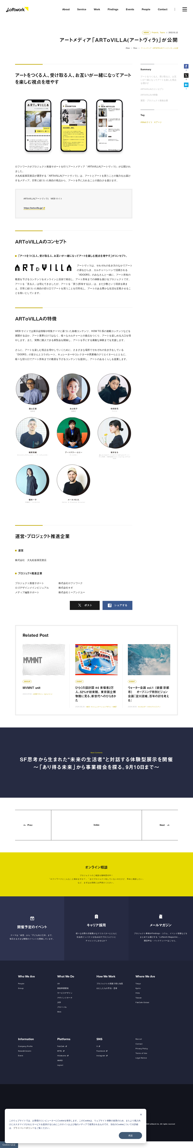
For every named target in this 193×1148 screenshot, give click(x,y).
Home (128, 48)
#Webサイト (146, 122)
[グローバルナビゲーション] (184, 9)
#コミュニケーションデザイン (101, 707)
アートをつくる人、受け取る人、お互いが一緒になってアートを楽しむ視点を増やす (158, 80)
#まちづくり (48, 694)
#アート (158, 122)
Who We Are (26, 976)
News (135, 48)
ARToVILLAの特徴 (149, 95)
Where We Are (145, 976)
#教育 (114, 707)
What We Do (65, 976)
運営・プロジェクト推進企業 (154, 100)
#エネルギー (142, 707)
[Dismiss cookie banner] (141, 1115)
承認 (130, 1135)
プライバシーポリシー (23, 1128)
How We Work (105, 976)
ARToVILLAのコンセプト (152, 89)
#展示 (88, 707)
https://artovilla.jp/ (33, 208)
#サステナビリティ (153, 707)
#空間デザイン (38, 694)
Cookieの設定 (9, 1144)
